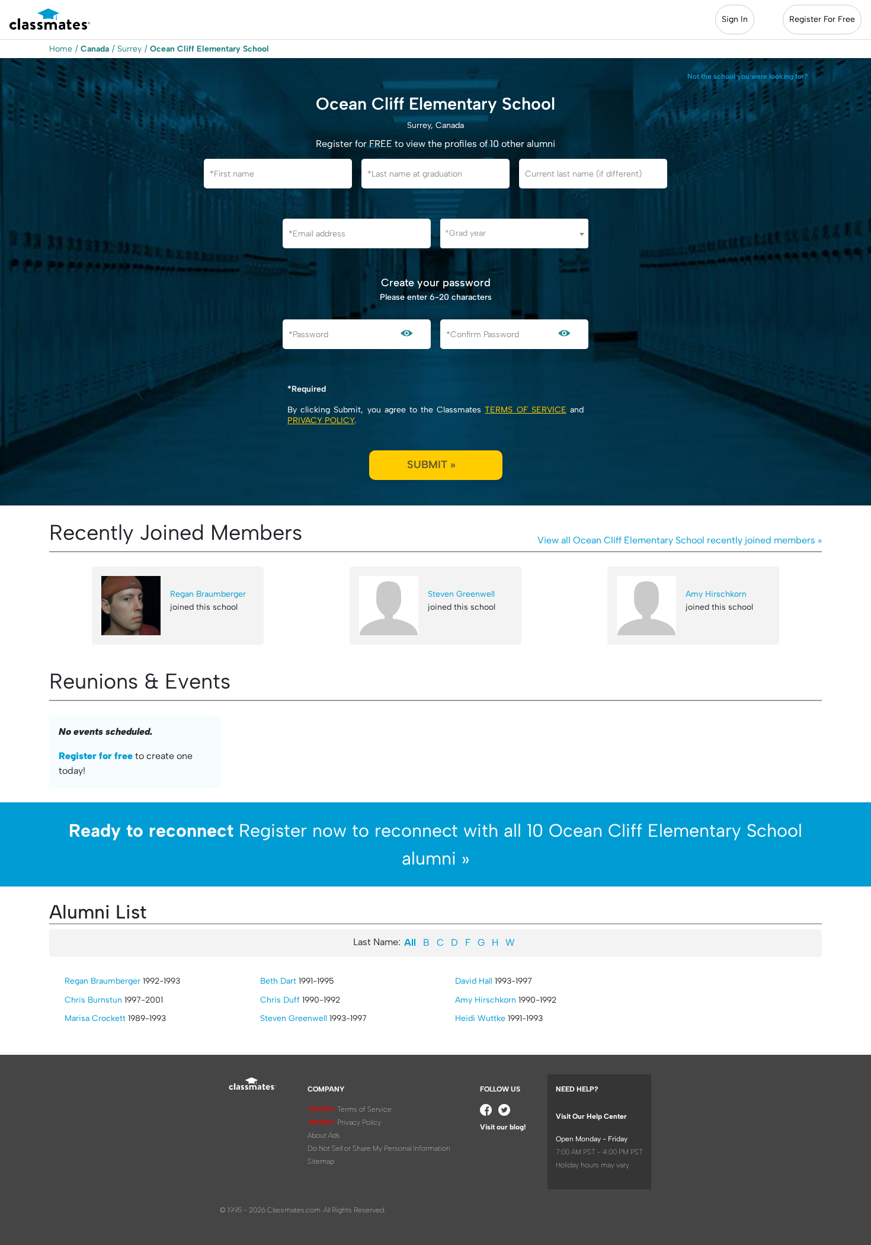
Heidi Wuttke (480, 1018)
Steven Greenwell (461, 594)
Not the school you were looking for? (747, 76)
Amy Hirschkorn (716, 594)
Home (60, 49)
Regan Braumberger (208, 594)
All (410, 942)
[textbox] (514, 233)
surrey (129, 49)
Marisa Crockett (95, 1018)
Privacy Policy (320, 420)
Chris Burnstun (93, 1000)
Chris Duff (280, 1000)
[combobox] (514, 233)
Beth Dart (278, 981)
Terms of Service (525, 410)
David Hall (473, 981)
